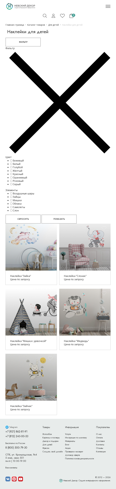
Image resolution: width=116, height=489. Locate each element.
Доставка (100, 441)
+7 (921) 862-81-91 (16, 432)
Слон (16, 210)
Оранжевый (20, 177)
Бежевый (18, 160)
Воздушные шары (23, 193)
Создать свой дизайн (52, 451)
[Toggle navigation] (108, 6)
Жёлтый (17, 170)
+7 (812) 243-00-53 (16, 436)
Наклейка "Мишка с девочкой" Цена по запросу (28, 342)
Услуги (68, 434)
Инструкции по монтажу (76, 437)
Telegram (13, 427)
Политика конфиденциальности (79, 458)
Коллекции (101, 451)
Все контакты (11, 467)
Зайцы (17, 196)
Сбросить (23, 218)
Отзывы (99, 448)
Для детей (47, 444)
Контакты (100, 444)
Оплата (99, 437)
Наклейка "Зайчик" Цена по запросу (21, 407)
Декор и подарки (50, 441)
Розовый (18, 181)
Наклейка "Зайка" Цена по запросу (20, 277)
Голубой (18, 167)
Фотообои (47, 434)
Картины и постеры (51, 437)
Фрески (45, 448)
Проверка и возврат (74, 451)
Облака (17, 203)
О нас (99, 434)
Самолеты (19, 207)
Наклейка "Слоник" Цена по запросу (75, 277)
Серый (17, 184)
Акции (68, 448)
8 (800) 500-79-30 (16, 448)
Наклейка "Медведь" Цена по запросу (76, 342)
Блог (67, 444)
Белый (16, 164)
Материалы (70, 441)
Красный (18, 174)
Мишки (17, 200)
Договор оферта (72, 455)
